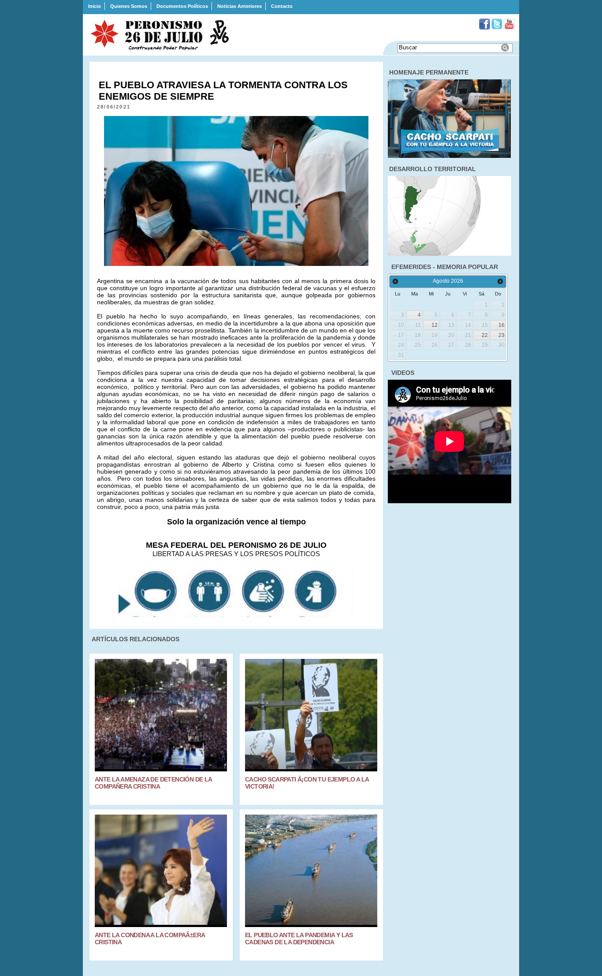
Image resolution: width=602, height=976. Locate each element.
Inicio (94, 6)
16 (501, 325)
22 (485, 335)
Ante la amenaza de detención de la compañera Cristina (153, 783)
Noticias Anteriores (239, 6)
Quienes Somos (128, 6)
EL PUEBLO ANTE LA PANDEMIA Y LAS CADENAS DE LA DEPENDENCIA (299, 938)
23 (501, 335)
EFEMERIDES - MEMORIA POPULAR (444, 266)
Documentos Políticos (182, 6)
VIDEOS (402, 372)
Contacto (282, 6)
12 (434, 325)
